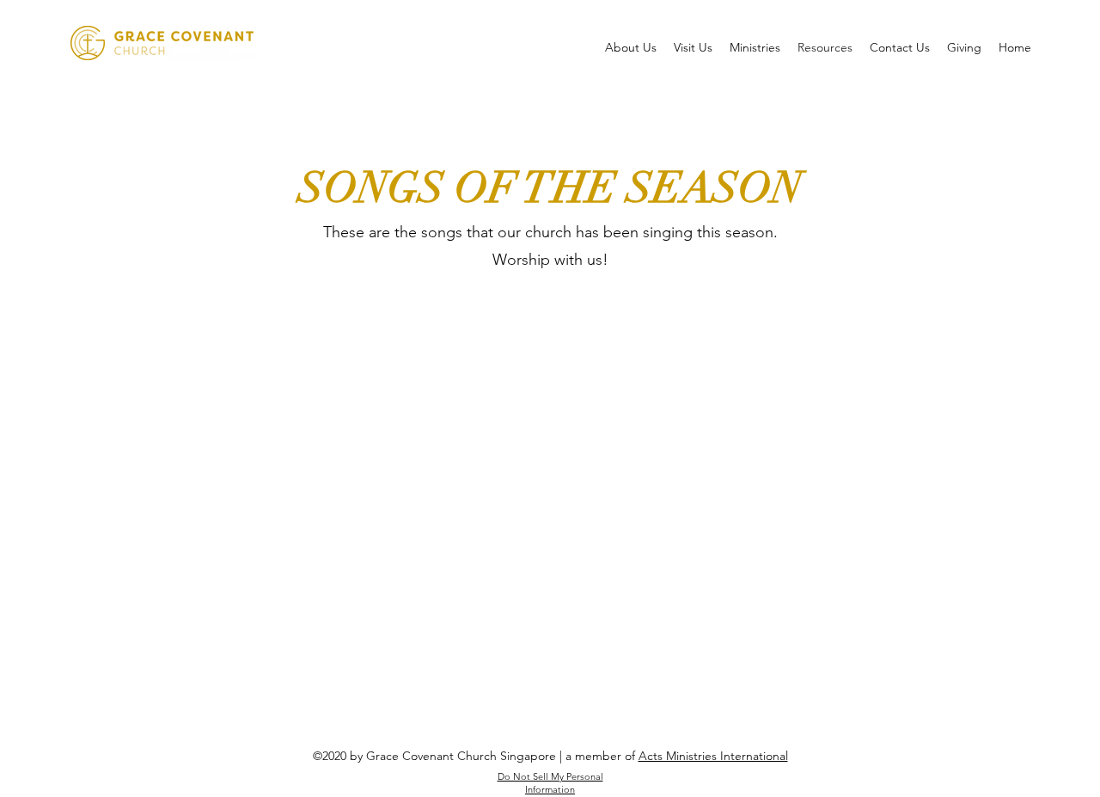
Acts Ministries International (713, 755)
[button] (630, 47)
